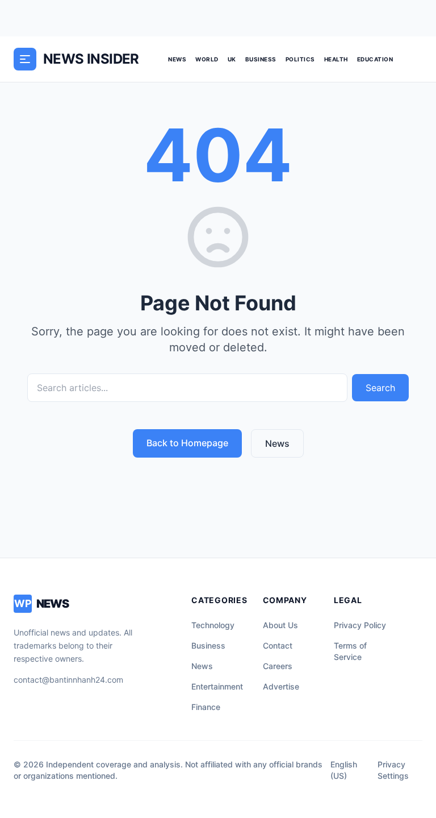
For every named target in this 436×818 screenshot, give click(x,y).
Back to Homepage (187, 443)
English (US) (343, 769)
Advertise (281, 686)
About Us (280, 625)
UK (232, 59)
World (207, 59)
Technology (212, 625)
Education (375, 59)
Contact (277, 645)
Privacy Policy (360, 625)
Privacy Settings (393, 769)
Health (336, 59)
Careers (277, 666)
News (177, 59)
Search (380, 387)
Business (260, 59)
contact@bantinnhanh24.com (68, 679)
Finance (205, 707)
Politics (300, 59)
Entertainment (217, 686)
